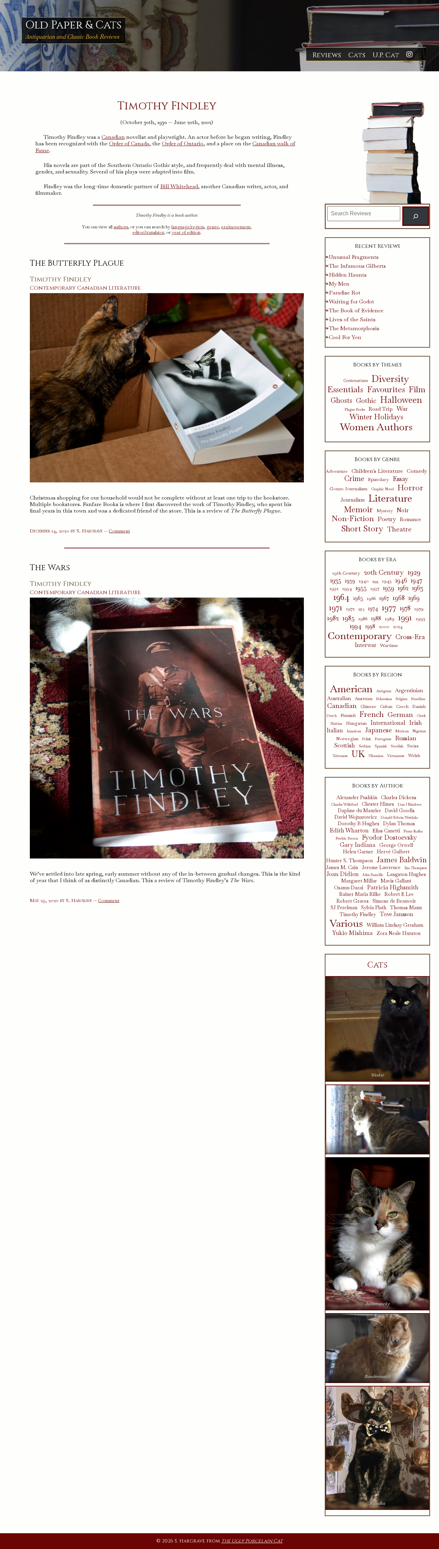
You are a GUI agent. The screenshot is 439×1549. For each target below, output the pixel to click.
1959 (388, 588)
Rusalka (377, 1503)
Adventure (336, 471)
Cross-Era (410, 637)
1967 (384, 598)
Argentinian (409, 690)
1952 (334, 588)
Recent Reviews (377, 246)
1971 (335, 607)
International (387, 722)
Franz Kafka (413, 831)
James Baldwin (402, 859)
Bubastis (377, 1148)
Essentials (345, 389)
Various (346, 923)
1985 (349, 618)
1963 (417, 588)
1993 (420, 619)
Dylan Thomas (399, 824)
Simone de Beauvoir (394, 901)
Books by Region (377, 675)
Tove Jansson (396, 914)
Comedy (417, 471)
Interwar (365, 645)
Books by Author (377, 786)
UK (358, 754)
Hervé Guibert (393, 852)
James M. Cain (342, 867)
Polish (366, 739)
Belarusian (384, 699)
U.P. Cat (385, 55)
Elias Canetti (386, 831)
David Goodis (400, 811)
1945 (387, 581)
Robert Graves (352, 901)
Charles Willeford (344, 804)
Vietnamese (395, 756)
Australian (339, 698)
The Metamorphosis (354, 328)
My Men (339, 283)
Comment (119, 531)
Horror (410, 487)
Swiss (413, 745)
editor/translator (148, 232)
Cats (356, 55)
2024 (398, 626)
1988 (376, 618)
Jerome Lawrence (381, 867)
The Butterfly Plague (77, 263)
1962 (403, 588)
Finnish (348, 715)
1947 (416, 580)
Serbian (365, 746)
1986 (362, 619)
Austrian (363, 698)
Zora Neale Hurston (398, 933)
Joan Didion (343, 873)
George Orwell (396, 845)
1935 (335, 580)
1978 (405, 608)
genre (212, 227)
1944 (375, 581)
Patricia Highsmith (392, 887)
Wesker (377, 1075)
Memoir (358, 509)
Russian (405, 738)
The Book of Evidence (356, 310)
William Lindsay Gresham (395, 925)
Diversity (390, 378)
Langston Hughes (406, 874)
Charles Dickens (398, 798)
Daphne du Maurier (359, 811)
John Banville (373, 875)
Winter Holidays (376, 416)
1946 (401, 580)
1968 (399, 597)
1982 (333, 618)
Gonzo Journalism (348, 489)
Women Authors (376, 427)
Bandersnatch (378, 1376)
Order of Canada (129, 143)
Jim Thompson (415, 868)
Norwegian (347, 739)
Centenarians (355, 380)
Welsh (414, 755)
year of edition (186, 232)
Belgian (401, 699)
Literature (125, 288)
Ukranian (376, 756)
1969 (413, 598)
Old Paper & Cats (73, 25)
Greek (421, 715)
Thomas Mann (406, 908)
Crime (354, 478)
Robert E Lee (399, 894)
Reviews (326, 55)
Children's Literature (377, 471)
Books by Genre (377, 459)
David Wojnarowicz (355, 817)
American (351, 689)
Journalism (353, 500)
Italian (335, 730)
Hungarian (356, 723)
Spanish (381, 746)
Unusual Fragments (354, 257)
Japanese (378, 730)
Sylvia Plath (373, 908)
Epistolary (378, 479)
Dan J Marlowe (410, 804)
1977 (389, 607)
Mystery (385, 511)
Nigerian (419, 731)
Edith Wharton (349, 830)
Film (417, 390)
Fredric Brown (347, 838)
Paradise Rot (344, 292)
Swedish (397, 746)
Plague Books (355, 409)
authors (121, 227)
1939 (350, 580)
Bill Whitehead (179, 186)
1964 (341, 597)
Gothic (366, 401)
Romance (410, 519)
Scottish (344, 745)
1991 (405, 617)
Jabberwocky (378, 1304)
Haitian (336, 723)
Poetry (387, 519)
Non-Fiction (353, 519)
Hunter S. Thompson (349, 861)
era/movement (235, 227)
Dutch (332, 715)
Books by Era (377, 559)
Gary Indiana (358, 844)
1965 (358, 598)
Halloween (401, 400)
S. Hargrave (89, 531)
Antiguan (383, 691)
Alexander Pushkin (356, 798)
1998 (370, 626)
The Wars (50, 567)
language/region (187, 227)
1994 (355, 626)
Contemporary (53, 288)
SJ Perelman (344, 908)
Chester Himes (378, 804)
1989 (389, 619)
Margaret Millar (359, 881)
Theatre (399, 529)
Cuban (386, 706)
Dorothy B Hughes (358, 824)
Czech (402, 706)
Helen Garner (358, 852)
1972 (350, 609)
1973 (361, 609)
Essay (400, 479)
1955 (361, 588)
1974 (373, 608)
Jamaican (354, 731)
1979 (419, 609)
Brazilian (418, 699)
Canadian (113, 137)
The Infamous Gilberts (357, 265)
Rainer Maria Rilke (360, 894)
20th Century (384, 572)
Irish (415, 723)
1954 (347, 588)
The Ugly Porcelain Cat (252, 1541)
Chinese (368, 706)
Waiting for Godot (351, 301)
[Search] (416, 216)
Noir (402, 510)
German (400, 714)
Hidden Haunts (348, 274)
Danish (419, 706)
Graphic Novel (382, 489)
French (371, 714)
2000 (384, 626)
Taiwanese (340, 756)
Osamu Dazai (348, 888)
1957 (374, 588)
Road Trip (381, 409)
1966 (371, 598)
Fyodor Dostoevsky (389, 837)
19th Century (346, 573)
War (402, 408)
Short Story (362, 528)
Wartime (389, 645)
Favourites (386, 389)
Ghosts (341, 400)
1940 (364, 581)
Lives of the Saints (352, 319)
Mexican (402, 731)
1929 (413, 572)
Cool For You (345, 337)
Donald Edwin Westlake (399, 817)
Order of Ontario (182, 143)
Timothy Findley (61, 279)
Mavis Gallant (396, 881)
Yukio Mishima (352, 932)
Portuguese (383, 739)
